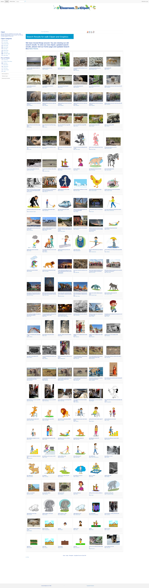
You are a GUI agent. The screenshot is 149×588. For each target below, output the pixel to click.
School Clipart (5, 42)
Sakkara (77, 401)
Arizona (92, 231)
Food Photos (5, 63)
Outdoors (77, 476)
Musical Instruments (94, 514)
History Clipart (5, 45)
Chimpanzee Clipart (32, 211)
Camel (30, 149)
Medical (46, 251)
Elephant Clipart (63, 514)
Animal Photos (5, 59)
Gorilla (61, 69)
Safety (61, 250)
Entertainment (78, 250)
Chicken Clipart (93, 190)
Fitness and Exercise (110, 210)
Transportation (47, 529)
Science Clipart (5, 47)
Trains (30, 316)
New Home (33, 49)
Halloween (62, 190)
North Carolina (62, 231)
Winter (108, 457)
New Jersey (93, 272)
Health (30, 250)
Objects (61, 529)
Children (61, 476)
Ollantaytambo (62, 358)
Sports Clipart (5, 55)
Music (77, 529)
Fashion (61, 210)
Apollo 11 (30, 191)
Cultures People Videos (64, 316)
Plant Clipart (5, 48)
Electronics (78, 547)
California (30, 336)
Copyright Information (90, 585)
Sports (92, 495)
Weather (108, 251)
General (108, 529)
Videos (4, 71)
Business (108, 439)
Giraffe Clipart (31, 420)
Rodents (30, 530)
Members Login (145, 1)
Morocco (61, 273)
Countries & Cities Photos (7, 61)
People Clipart (5, 52)
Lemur (92, 87)
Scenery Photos (6, 69)
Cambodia (93, 380)
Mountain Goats (94, 69)
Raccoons (93, 548)
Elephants (108, 87)
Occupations (109, 401)
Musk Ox (30, 69)
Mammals (77, 70)
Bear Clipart (78, 190)
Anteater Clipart (109, 190)
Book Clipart (78, 149)
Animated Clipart (6, 43)
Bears (46, 148)
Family (108, 420)
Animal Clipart (5, 40)
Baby (92, 476)
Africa (46, 316)
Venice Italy (31, 400)
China (46, 335)
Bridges (77, 211)
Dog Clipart (46, 210)
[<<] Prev (27, 557)
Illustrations (78, 315)
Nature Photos (5, 64)
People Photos (5, 66)
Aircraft (92, 211)
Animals (108, 229)
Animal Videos (109, 148)
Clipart (7, 1)
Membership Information (6, 78)
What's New (12, 1)
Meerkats (77, 87)
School (108, 316)
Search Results (46, 31)
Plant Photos (5, 68)
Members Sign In (5, 76)
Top (42, 31)
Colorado (92, 316)
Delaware (77, 229)
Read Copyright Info (5, 73)
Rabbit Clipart (78, 514)
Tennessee (31, 230)
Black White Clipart (6, 53)
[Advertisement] (74, 20)
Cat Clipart (46, 476)
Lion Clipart (46, 271)
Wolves (108, 69)
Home (2, 1)
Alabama (108, 335)
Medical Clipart (5, 50)
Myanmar (77, 336)
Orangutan (46, 69)
